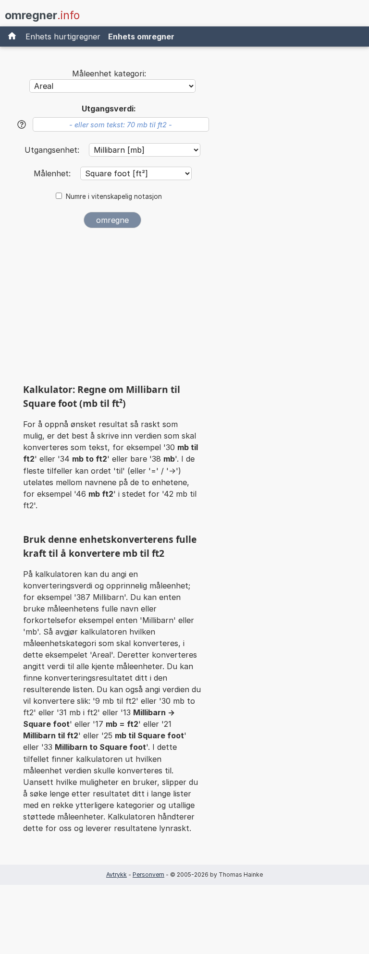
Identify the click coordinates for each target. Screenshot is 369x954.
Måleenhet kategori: (109, 73)
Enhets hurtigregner (62, 36)
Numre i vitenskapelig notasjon (114, 196)
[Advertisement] (112, 309)
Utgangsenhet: (53, 150)
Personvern (148, 874)
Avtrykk (116, 874)
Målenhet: (53, 173)
